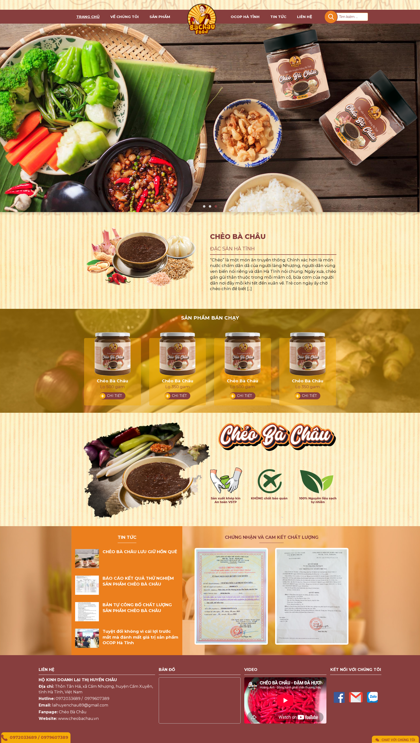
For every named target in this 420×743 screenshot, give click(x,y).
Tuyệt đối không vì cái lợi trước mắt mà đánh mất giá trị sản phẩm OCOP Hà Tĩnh (140, 637)
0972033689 (23, 737)
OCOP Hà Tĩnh (245, 16)
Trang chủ (88, 16)
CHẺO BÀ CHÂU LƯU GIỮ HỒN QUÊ (140, 551)
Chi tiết (114, 396)
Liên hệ (304, 16)
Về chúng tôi (124, 16)
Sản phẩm (159, 16)
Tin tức (278, 16)
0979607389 (54, 737)
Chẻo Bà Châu (112, 380)
